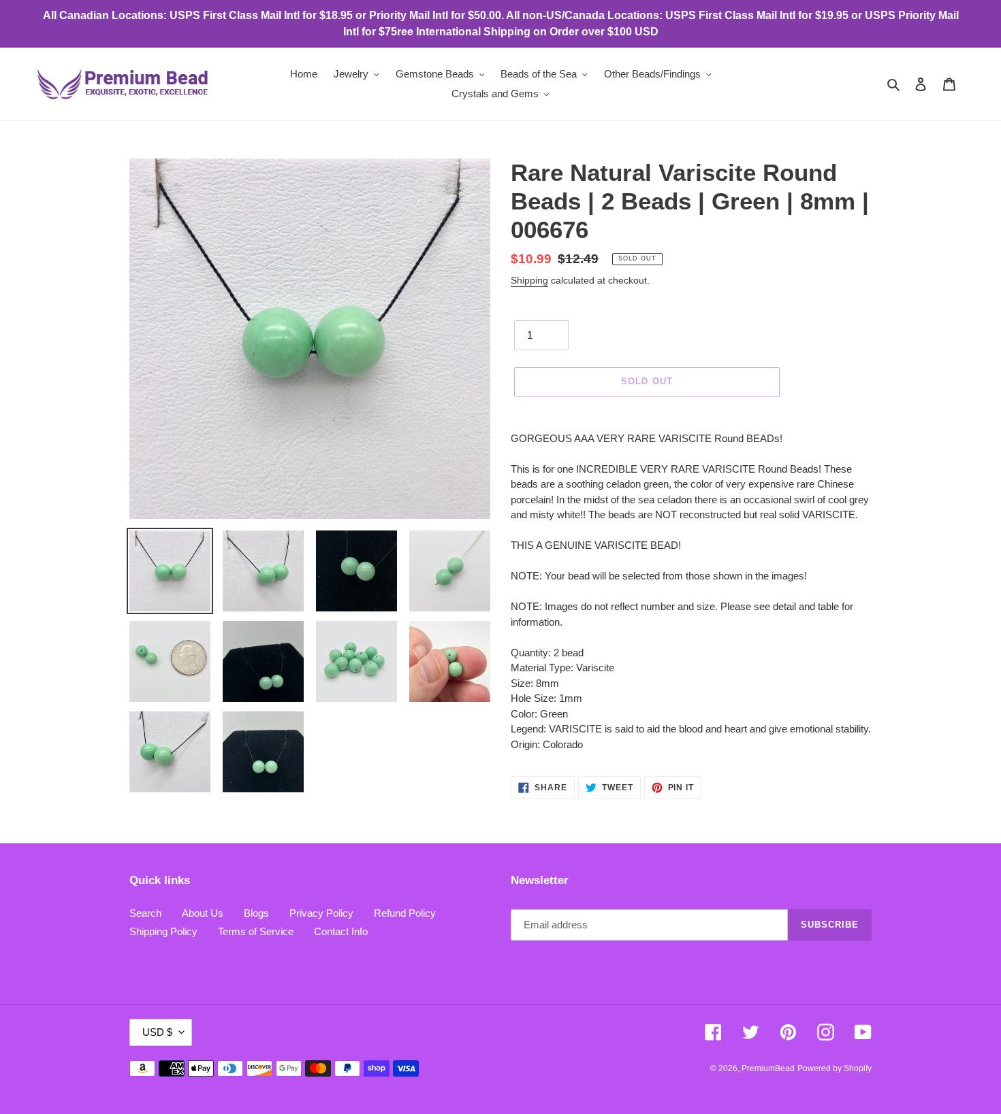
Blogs (256, 913)
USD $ (157, 1032)
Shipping (529, 280)
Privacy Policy (321, 913)
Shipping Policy (163, 931)
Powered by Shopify (834, 1068)
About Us (202, 913)
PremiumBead (768, 1068)
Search (145, 913)
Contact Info (341, 931)
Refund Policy (405, 913)
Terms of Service (255, 931)
